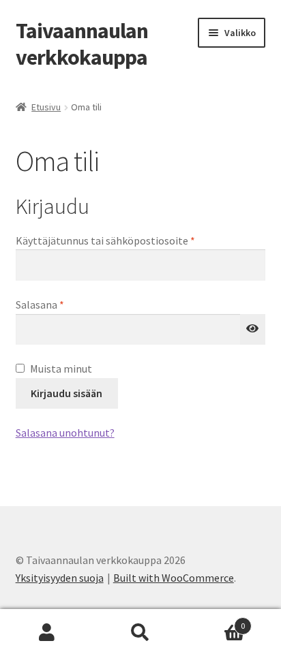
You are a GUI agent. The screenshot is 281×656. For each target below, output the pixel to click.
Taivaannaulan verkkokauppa (82, 44)
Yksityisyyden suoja (60, 577)
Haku (140, 633)
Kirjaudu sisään (66, 393)
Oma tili (46, 633)
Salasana (63, 304)
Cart (217, 621)
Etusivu (46, 107)
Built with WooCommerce (173, 577)
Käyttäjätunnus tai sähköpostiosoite (128, 240)
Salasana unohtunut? (65, 432)
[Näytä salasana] (253, 329)
